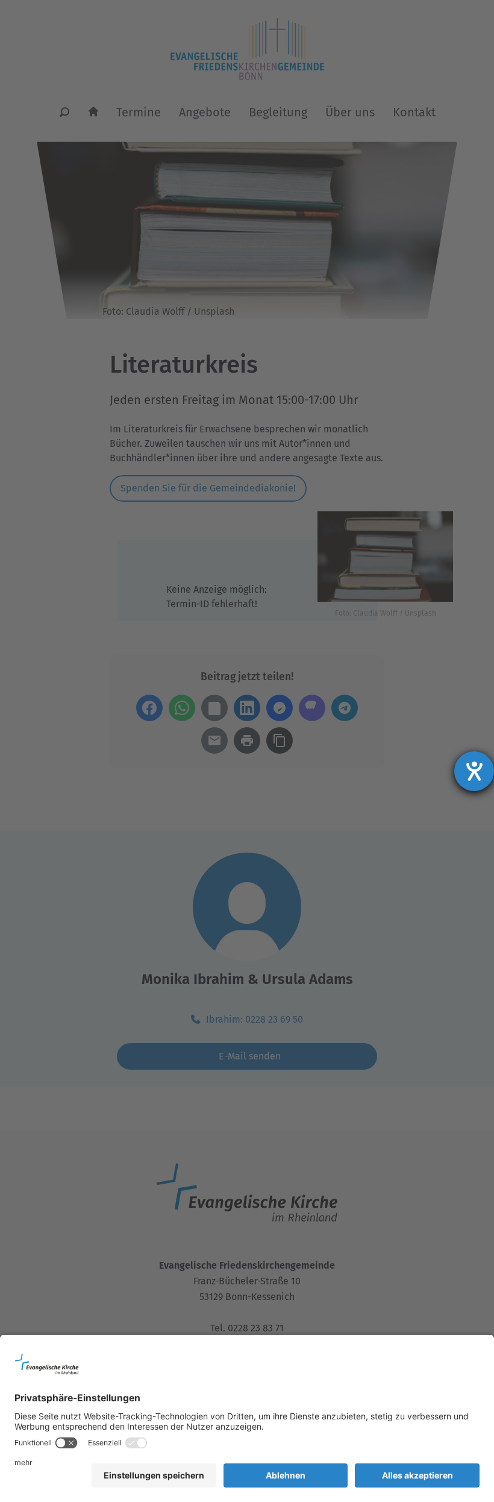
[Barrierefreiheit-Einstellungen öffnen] (474, 771)
